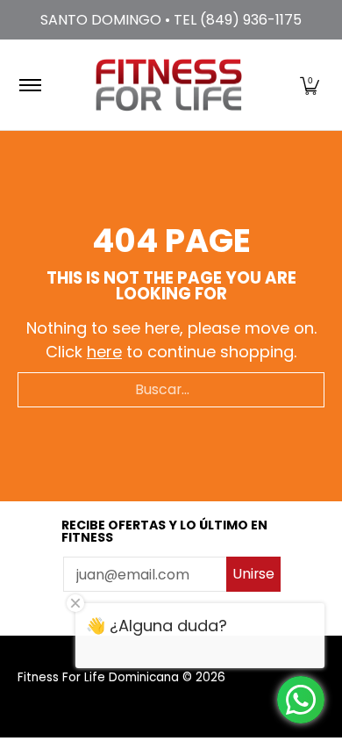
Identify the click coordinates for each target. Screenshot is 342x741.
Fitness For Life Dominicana (98, 677)
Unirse (253, 574)
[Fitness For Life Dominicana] (168, 84)
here (104, 352)
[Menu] (29, 85)
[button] (309, 85)
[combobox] (171, 389)
